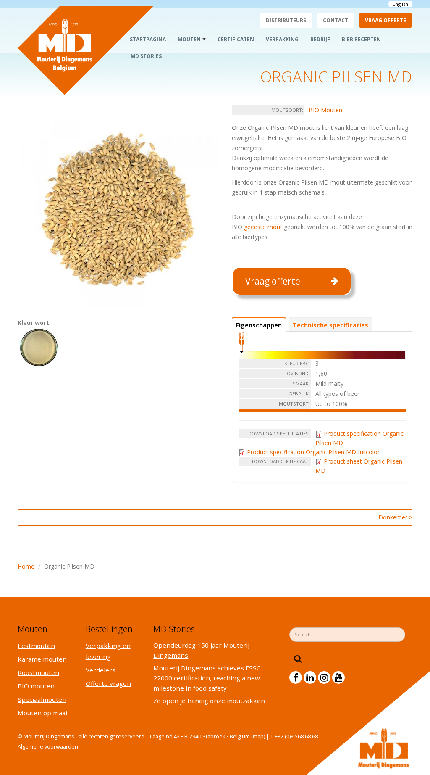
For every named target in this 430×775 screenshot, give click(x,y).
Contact (335, 20)
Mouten (189, 39)
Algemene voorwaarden (48, 746)
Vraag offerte (385, 20)
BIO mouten (36, 686)
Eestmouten (36, 645)
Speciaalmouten (42, 699)
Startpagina (148, 39)
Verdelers (100, 670)
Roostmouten (38, 672)
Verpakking (282, 39)
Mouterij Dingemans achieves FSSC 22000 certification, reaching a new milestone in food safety (206, 678)
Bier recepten (361, 39)
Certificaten (236, 39)
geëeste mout (263, 227)
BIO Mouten (325, 110)
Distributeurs (286, 20)
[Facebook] (295, 677)
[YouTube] (338, 677)
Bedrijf (320, 39)
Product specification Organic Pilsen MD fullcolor (313, 452)
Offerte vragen (108, 683)
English (400, 4)
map (258, 736)
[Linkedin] (310, 677)
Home (26, 566)
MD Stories (146, 56)
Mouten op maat (43, 713)
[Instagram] (324, 677)
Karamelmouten (42, 659)
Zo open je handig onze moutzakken (209, 700)
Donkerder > (395, 517)
